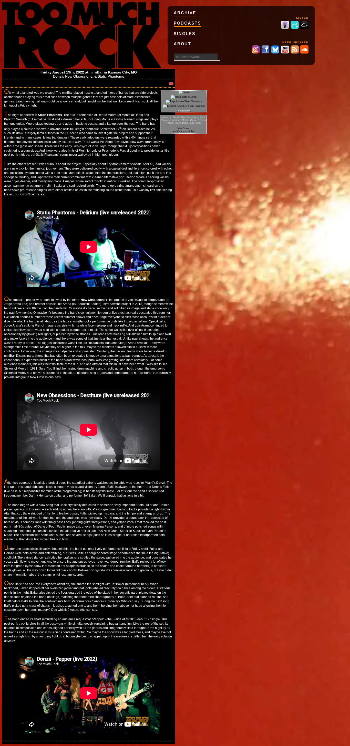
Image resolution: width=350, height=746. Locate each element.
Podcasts (187, 23)
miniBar (96, 72)
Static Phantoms (111, 76)
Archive (185, 13)
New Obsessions (78, 76)
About (182, 44)
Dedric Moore (189, 120)
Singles (184, 33)
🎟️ (171, 83)
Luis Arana (195, 122)
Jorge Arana (181, 122)
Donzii (58, 76)
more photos (184, 110)
